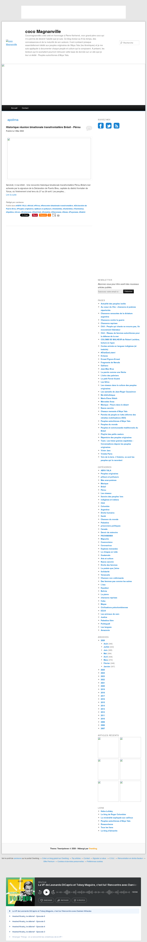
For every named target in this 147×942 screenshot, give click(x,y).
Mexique (104, 483)
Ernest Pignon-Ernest (110, 359)
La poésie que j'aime (110, 568)
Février (107, 663)
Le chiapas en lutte (109, 551)
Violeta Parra (106, 453)
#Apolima (10, 212)
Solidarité (105, 571)
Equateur (105, 587)
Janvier (107, 666)
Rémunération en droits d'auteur (130, 858)
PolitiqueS (105, 623)
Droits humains (107, 512)
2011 (103, 715)
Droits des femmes (109, 565)
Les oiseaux (106, 493)
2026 (103, 640)
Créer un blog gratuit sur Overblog (55, 858)
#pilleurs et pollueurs (43, 208)
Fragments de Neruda (110, 362)
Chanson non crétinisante (112, 578)
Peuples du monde (109, 424)
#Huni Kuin (36, 212)
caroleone (18, 858)
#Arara (17, 212)
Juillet (106, 646)
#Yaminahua (79, 208)
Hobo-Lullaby (107, 811)
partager (64, 900)
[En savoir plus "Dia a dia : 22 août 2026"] (108, 757)
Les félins (105, 382)
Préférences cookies (95, 861)
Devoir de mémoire (109, 532)
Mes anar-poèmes (108, 480)
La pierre (105, 594)
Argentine (105, 509)
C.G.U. (112, 858)
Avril (106, 656)
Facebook (101, 126)
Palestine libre (107, 620)
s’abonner (48, 900)
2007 (103, 728)
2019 (103, 689)
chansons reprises (109, 597)
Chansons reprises (109, 323)
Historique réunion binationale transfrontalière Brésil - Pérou (43, 127)
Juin (106, 650)
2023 (103, 676)
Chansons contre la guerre (112, 320)
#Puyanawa (73, 212)
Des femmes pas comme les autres (116, 581)
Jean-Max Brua (107, 368)
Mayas (103, 604)
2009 (103, 722)
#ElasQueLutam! (108, 352)
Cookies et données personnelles (71, 861)
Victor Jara (105, 450)
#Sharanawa (56, 212)
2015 (103, 702)
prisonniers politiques (110, 525)
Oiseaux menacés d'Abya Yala (114, 411)
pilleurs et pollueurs (110, 476)
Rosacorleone (107, 824)
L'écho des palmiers (110, 375)
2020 (103, 686)
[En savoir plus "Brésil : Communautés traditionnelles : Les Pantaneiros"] (130, 779)
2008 (103, 725)
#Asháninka (57, 208)
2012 (103, 712)
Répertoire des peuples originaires (116, 437)
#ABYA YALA (21, 205)
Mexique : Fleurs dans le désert (115, 404)
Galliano (104, 365)
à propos (81, 900)
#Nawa (65, 212)
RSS (116, 126)
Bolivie (104, 591)
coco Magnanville (43, 31)
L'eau (103, 584)
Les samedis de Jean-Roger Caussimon (118, 391)
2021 (103, 682)
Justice (104, 617)
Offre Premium (49, 861)
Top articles (76, 858)
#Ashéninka (68, 208)
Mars (106, 659)
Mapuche (105, 538)
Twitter (109, 126)
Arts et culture (107, 558)
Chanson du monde (109, 519)
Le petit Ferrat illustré (110, 378)
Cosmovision (107, 542)
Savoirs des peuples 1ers (112, 496)
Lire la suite (11, 194)
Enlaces (104, 355)
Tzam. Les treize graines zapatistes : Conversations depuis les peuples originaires (117, 444)
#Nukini (82, 212)
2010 (103, 718)
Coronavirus (106, 545)
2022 (103, 679)
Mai (105, 653)
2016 (103, 699)
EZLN (103, 610)
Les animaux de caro (110, 614)
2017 (103, 695)
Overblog (93, 848)
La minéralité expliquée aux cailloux (117, 817)
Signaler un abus (100, 858)
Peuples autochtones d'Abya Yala (115, 421)
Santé (103, 516)
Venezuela (105, 574)
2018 (103, 692)
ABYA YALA (106, 470)
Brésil (103, 486)
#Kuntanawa (26, 212)
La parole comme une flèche (113, 372)
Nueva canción (107, 408)
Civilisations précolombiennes (114, 607)
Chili (103, 503)
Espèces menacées (109, 548)
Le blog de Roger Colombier (113, 814)
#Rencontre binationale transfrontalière (57, 205)
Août (106, 643)
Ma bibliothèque (108, 395)
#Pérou (37, 205)
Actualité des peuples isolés (113, 303)
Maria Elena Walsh (109, 398)
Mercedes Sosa (107, 401)
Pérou (103, 489)
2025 (103, 669)
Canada (104, 529)
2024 (103, 673)
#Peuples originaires (25, 208)
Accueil (14, 108)
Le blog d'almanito (109, 830)
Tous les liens (107, 827)
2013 (103, 709)
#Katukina (46, 212)
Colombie (105, 506)
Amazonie (105, 630)
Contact (25, 108)
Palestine (105, 522)
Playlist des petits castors (112, 434)
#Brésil (30, 205)
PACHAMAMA (107, 535)
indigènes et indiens (110, 499)
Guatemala (105, 555)
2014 (103, 705)
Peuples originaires (109, 473)
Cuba (103, 601)
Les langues (106, 627)
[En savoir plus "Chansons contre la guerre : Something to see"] (130, 757)
